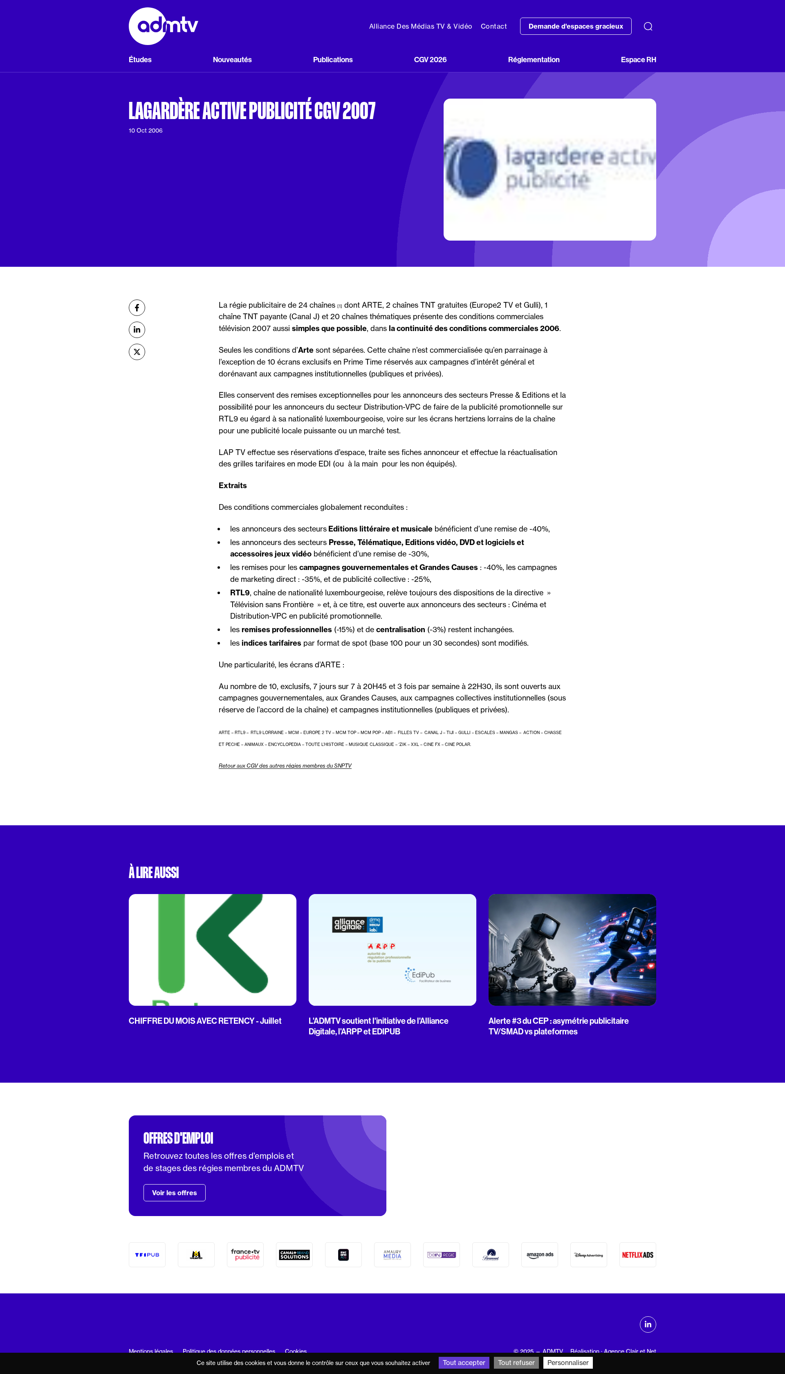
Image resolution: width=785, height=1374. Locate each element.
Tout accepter (464, 1362)
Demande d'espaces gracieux (576, 26)
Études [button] (140, 59)
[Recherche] (648, 26)
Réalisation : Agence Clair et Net (613, 1351)
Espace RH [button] (638, 59)
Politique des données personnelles (229, 1351)
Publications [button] (333, 59)
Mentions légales (151, 1351)
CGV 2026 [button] (430, 59)
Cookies (296, 1351)
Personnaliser (568, 1362)
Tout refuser (516, 1362)
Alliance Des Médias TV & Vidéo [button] (421, 26)
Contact (494, 26)
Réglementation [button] (534, 59)
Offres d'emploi (178, 1138)
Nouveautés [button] (232, 59)
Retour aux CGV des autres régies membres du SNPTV (285, 765)
